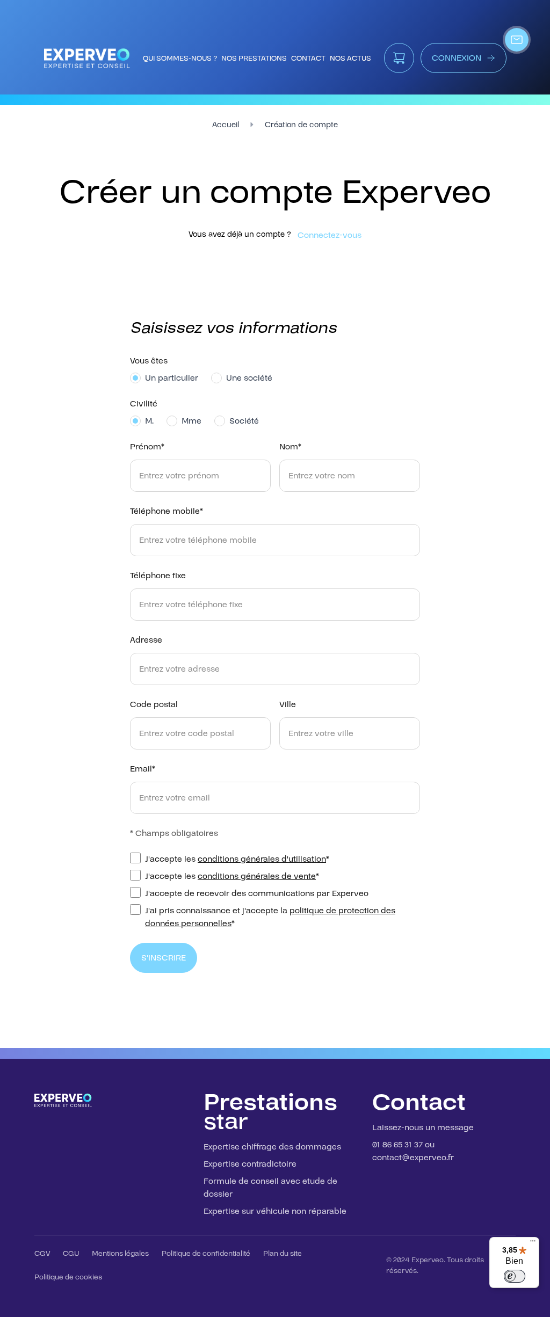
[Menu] (532, 1243)
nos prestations (254, 58)
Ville (287, 704)
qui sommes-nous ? (180, 58)
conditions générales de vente (257, 876)
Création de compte (301, 124)
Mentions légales (120, 1253)
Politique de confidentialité (206, 1253)
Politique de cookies (68, 1277)
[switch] (514, 1276)
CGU (71, 1253)
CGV (42, 1253)
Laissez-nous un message (423, 1127)
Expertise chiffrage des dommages (272, 1147)
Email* (142, 769)
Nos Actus (350, 58)
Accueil (225, 124)
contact (308, 58)
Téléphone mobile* (166, 511)
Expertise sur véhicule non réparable (275, 1211)
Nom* (290, 447)
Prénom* (147, 447)
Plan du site (282, 1253)
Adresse (146, 640)
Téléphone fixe (158, 575)
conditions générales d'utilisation (262, 859)
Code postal (154, 704)
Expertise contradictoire (250, 1164)
